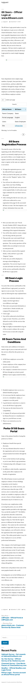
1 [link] (23, 134)
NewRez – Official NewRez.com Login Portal (13, 669)
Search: (14, 104)
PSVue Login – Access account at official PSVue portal (13, 674)
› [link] (25, 134)
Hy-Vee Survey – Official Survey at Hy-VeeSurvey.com (13, 660)
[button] (25, 109)
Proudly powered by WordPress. (14, 682)
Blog (24, 609)
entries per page (10, 100)
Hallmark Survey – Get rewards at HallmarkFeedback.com (13, 655)
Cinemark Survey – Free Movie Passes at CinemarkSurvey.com (14, 664)
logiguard (4, 2)
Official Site (19, 126)
